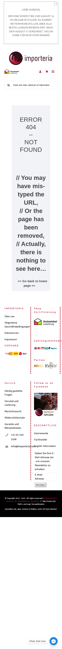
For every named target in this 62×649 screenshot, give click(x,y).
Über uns (10, 316)
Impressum (11, 339)
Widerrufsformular (15, 418)
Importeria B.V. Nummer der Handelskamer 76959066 (31, 500)
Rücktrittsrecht (13, 411)
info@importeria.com (19, 446)
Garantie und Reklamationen (13, 426)
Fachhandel (40, 440)
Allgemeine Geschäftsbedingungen (17, 325)
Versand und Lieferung (11, 403)
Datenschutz (12, 333)
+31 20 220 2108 (17, 437)
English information (45, 446)
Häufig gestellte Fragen (13, 393)
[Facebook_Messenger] (54, 641)
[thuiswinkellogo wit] (12, 71)
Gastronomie (41, 433)
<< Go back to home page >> (32, 283)
